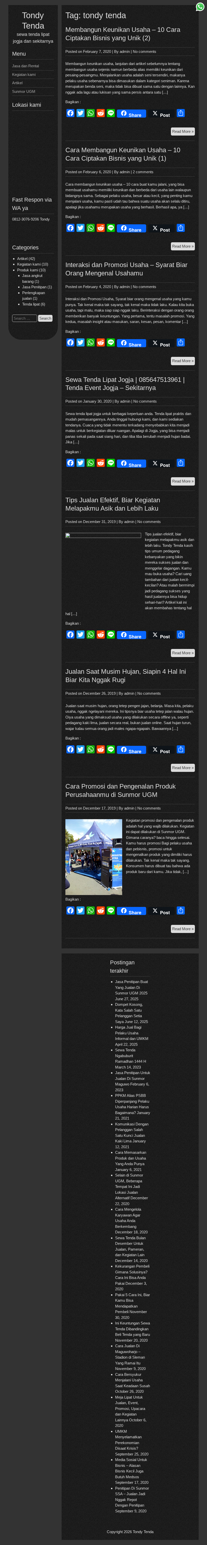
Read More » (183, 132)
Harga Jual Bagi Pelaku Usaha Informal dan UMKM (131, 1033)
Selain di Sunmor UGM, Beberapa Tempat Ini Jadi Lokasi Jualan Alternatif (129, 1186)
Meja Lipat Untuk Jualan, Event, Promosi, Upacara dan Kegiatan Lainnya (130, 1408)
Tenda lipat (31, 304)
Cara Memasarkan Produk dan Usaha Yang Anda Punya (130, 1158)
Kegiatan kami (24, 74)
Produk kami (27, 270)
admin (125, 51)
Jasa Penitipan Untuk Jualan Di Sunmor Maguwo (132, 1078)
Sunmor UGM (23, 91)
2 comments (143, 172)
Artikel (17, 83)
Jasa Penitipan (34, 287)
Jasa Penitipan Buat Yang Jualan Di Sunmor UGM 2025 (131, 987)
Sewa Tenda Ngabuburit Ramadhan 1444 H (130, 1055)
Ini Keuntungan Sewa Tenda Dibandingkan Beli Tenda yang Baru (132, 1329)
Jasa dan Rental (25, 66)
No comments (144, 51)
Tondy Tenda (143, 1532)
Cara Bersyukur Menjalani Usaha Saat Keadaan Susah (132, 1380)
